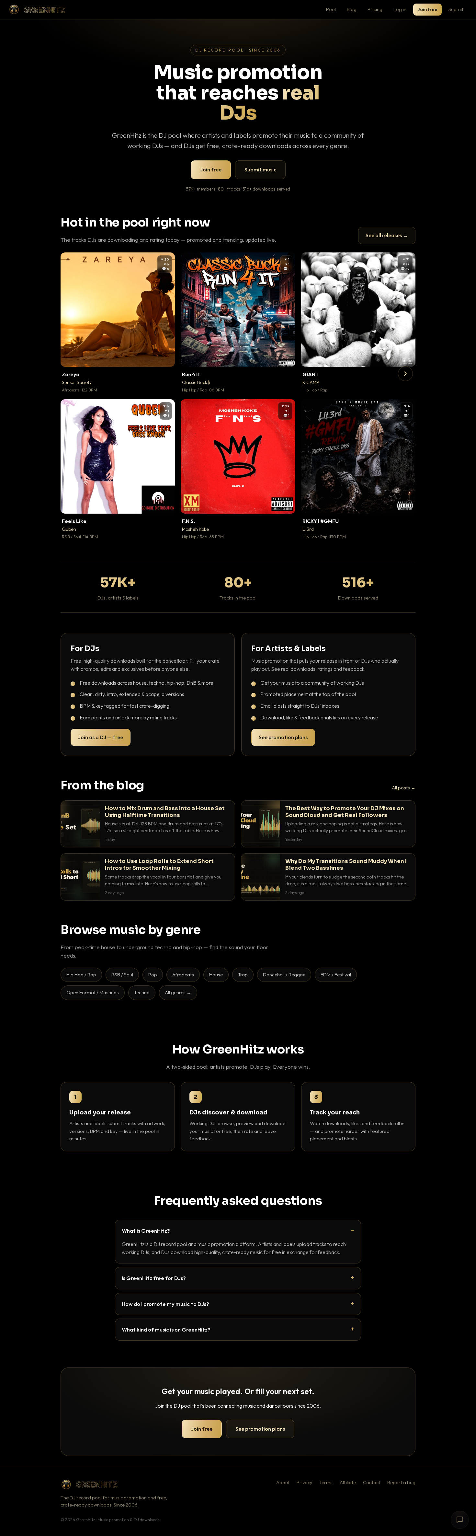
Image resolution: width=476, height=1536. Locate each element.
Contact (371, 1482)
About (282, 1482)
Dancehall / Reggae (284, 975)
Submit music (260, 169)
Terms (326, 1482)
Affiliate (348, 1482)
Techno (142, 992)
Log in (399, 9)
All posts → (403, 788)
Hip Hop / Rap (81, 975)
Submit (455, 9)
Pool (331, 9)
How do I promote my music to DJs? (165, 1303)
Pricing (375, 9)
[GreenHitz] (37, 9)
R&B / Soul (122, 975)
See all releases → (387, 235)
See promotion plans (283, 737)
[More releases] (405, 373)
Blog (352, 9)
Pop (152, 975)
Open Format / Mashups (92, 992)
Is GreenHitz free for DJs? (154, 1277)
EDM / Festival (336, 975)
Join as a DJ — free (100, 737)
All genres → (178, 992)
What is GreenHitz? (146, 1230)
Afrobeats (183, 975)
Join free (427, 9)
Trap (243, 975)
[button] (165, 357)
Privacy (304, 1482)
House (216, 975)
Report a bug (401, 1482)
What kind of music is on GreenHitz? (166, 1329)
